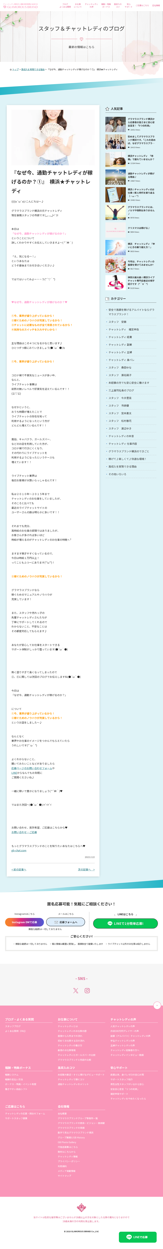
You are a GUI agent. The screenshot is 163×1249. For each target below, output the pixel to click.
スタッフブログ (13, 1026)
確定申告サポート (119, 1093)
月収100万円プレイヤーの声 (124, 1031)
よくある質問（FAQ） (16, 1031)
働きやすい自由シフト (16, 1089)
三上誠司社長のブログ (121, 390)
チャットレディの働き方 (70, 1045)
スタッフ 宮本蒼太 (120, 413)
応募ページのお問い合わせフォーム (31, 768)
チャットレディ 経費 (120, 337)
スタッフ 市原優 (119, 405)
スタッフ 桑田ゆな (120, 367)
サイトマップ (64, 1175)
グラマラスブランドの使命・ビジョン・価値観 (81, 1123)
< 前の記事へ (18, 869)
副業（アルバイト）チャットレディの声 (130, 1035)
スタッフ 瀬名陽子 (120, 375)
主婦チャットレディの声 (122, 1045)
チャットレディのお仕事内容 (72, 1031)
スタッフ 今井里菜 (120, 398)
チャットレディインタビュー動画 (127, 1054)
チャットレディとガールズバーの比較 (77, 1054)
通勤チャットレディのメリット (73, 1084)
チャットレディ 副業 (120, 344)
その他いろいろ (117, 474)
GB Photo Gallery (67, 1142)
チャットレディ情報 (68, 1156)
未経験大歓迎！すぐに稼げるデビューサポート (81, 1074)
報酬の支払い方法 (14, 1079)
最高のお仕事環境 (67, 1050)
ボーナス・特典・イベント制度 (20, 1084)
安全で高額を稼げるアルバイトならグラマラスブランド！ (131, 312)
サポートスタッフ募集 (16, 1118)
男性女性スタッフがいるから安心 (127, 1084)
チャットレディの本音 (121, 436)
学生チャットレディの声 (122, 1040)
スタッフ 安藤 (117, 322)
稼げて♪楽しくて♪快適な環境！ (128, 459)
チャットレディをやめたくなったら (128, 1098)
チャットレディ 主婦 (120, 352)
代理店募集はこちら (68, 1147)
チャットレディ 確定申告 (124, 329)
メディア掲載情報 (66, 1171)
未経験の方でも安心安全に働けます (129, 383)
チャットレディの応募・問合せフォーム (25, 1113)
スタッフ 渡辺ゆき (120, 428)
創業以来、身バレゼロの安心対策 (127, 1074)
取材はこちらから (67, 1151)
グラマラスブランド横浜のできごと (129, 451)
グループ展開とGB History (71, 1137)
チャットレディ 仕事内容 (123, 443)
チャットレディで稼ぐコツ (71, 1079)
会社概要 (62, 1113)
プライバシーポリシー (69, 1161)
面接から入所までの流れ (70, 1035)
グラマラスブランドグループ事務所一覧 (78, 1118)
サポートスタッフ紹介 (121, 1079)
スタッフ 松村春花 (120, 421)
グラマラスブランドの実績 (71, 1127)
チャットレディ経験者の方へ (124, 1050)
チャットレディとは (68, 1026)
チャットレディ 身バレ (122, 360)
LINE (14, 773)
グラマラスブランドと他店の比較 (74, 1059)
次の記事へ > (86, 869)
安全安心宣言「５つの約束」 (124, 1089)
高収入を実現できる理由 (123, 466)
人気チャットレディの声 (122, 1026)
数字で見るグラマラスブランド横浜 (75, 1132)
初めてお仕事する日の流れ (71, 1040)
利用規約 (62, 1166)
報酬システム (11, 1074)
